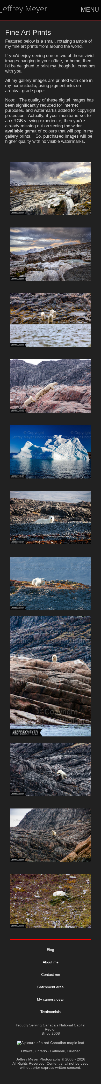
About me (51, 962)
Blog (50, 950)
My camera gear (50, 999)
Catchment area (50, 987)
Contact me (50, 974)
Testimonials (50, 1012)
